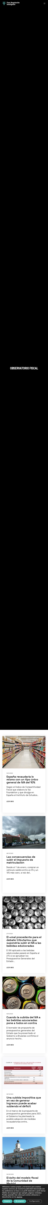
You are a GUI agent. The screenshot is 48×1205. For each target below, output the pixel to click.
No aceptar (20, 1201)
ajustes (19, 1197)
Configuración (34, 1201)
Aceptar (7, 1201)
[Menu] (44, 3)
